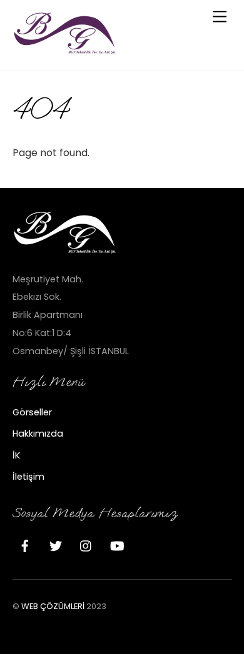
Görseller (32, 412)
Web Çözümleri (52, 606)
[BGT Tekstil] (66, 50)
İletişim (28, 476)
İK (16, 455)
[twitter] (55, 544)
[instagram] (86, 544)
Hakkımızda (38, 433)
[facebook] (25, 544)
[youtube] (117, 544)
